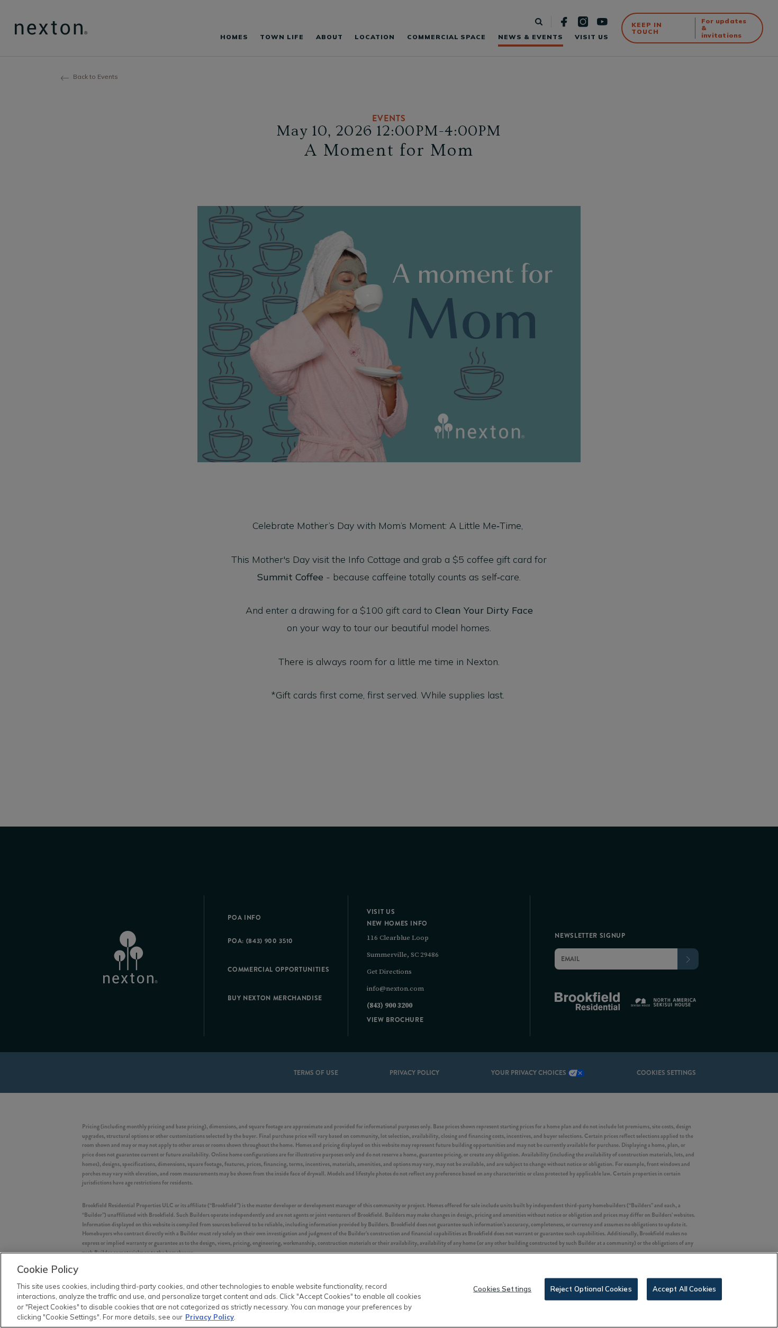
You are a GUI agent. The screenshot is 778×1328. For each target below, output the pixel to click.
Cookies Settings (502, 1289)
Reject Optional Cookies (591, 1289)
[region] (389, 1290)
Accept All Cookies (684, 1289)
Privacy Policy (209, 1317)
